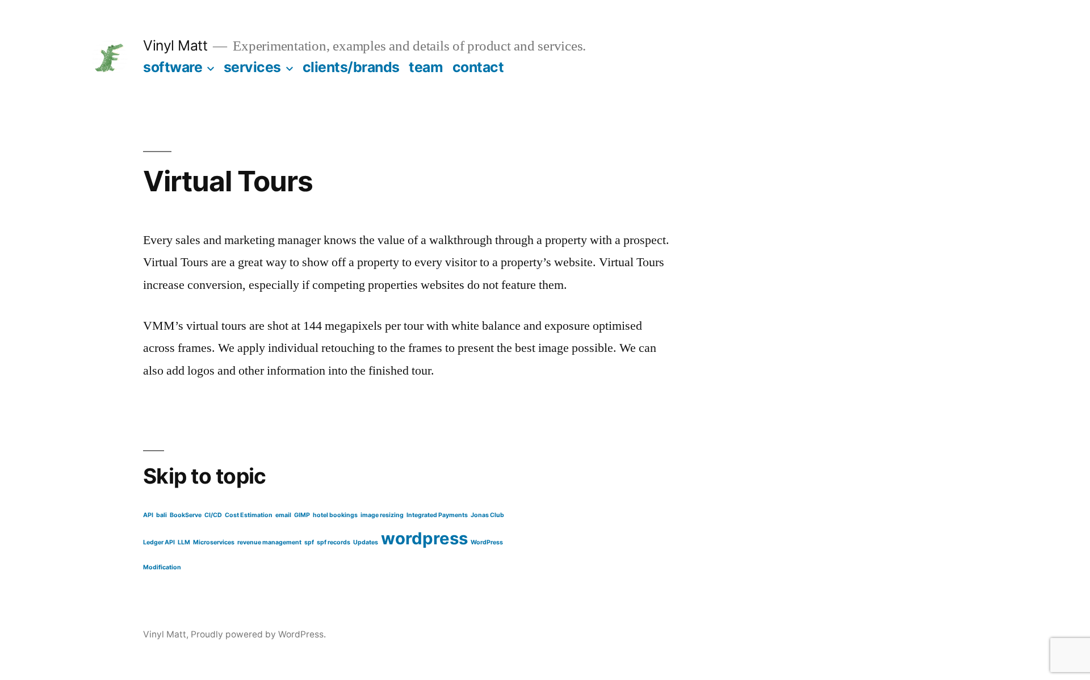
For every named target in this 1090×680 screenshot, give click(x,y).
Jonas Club (487, 515)
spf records (333, 542)
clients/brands (351, 66)
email (283, 515)
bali (161, 515)
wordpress (424, 538)
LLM (184, 542)
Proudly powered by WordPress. (258, 634)
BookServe (186, 515)
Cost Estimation (248, 515)
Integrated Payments (437, 515)
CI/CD (213, 515)
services (252, 66)
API (148, 515)
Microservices (213, 542)
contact (478, 66)
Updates (365, 542)
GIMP (302, 515)
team (426, 66)
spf (309, 542)
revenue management (269, 542)
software (172, 66)
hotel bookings (335, 515)
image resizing (382, 515)
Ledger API (159, 542)
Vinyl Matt (175, 45)
